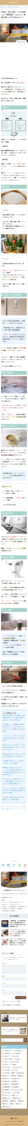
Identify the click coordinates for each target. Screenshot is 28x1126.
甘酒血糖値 (5, 911)
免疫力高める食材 (20, 1072)
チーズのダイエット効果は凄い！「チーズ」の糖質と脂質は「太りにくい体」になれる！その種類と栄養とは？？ (13, 781)
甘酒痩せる (5, 908)
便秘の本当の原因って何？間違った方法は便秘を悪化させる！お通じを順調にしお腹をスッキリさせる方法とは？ (13, 718)
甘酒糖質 (19, 908)
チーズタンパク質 (14, 1056)
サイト (4, 990)
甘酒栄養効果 (12, 906)
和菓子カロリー (5, 1075)
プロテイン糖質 (5, 1072)
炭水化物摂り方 (5, 1084)
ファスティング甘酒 (7, 902)
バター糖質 (13, 1064)
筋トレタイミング (6, 1095)
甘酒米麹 (12, 908)
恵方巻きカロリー (6, 1078)
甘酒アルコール (19, 902)
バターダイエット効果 (13, 1061)
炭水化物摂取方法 (14, 1084)
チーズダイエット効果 (7, 1059)
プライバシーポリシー (11, 1121)
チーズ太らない (17, 1059)
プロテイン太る (14, 1070)
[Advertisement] (14, 62)
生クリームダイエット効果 (16, 1089)
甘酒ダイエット (16, 904)
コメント (4, 963)
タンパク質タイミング (7, 1050)
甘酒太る (4, 906)
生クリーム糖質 (16, 1092)
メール (4, 983)
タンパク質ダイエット (18, 1050)
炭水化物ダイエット (16, 1078)
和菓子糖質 (13, 1075)
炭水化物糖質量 (15, 1086)
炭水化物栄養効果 (6, 1086)
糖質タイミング (15, 1095)
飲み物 (10, 897)
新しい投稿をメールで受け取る (12, 1005)
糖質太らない (5, 1103)
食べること (14, 2)
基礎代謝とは (20, 1075)
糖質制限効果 (5, 1100)
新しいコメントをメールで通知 (12, 1001)
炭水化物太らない (6, 1081)
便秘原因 (13, 1072)
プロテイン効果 (5, 1070)
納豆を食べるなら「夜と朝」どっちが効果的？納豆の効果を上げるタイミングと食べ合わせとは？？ (13, 747)
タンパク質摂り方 (16, 1053)
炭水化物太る (15, 1081)
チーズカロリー (5, 1056)
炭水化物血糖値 (5, 1089)
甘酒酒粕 (12, 911)
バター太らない (5, 1064)
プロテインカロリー (6, 1067)
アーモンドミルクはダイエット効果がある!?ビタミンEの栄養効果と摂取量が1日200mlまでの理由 (13, 790)
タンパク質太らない (6, 1053)
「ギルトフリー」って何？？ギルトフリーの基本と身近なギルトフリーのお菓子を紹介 (13, 738)
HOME (15, 1118)
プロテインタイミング (17, 1067)
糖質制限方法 (13, 1100)
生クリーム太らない (6, 1092)
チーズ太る (4, 1061)
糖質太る (12, 1103)
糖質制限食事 (20, 1100)
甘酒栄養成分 (21, 906)
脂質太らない (18, 1103)
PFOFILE (20, 1121)
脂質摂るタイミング (6, 1106)
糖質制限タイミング (6, 1098)
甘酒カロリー (5, 904)
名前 (3, 976)
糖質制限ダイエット (17, 1098)
